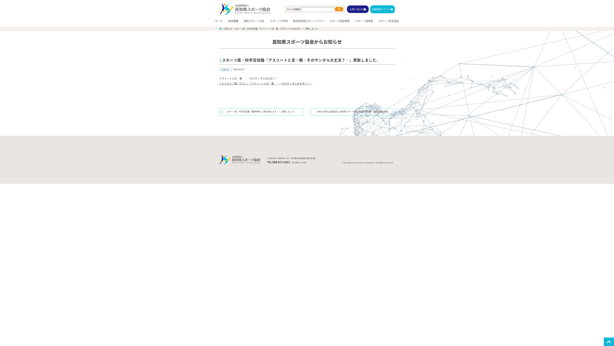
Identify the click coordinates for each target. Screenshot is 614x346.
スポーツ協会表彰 (339, 21)
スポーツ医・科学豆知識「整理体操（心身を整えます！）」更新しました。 (261, 112)
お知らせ (225, 70)
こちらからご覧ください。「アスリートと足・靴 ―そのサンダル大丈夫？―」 (265, 83)
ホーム (219, 21)
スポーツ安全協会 (388, 21)
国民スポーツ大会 (254, 21)
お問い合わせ (357, 9)
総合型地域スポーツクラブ (308, 21)
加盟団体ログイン (381, 9)
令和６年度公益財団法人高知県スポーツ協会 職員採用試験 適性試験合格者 (352, 112)
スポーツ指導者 (364, 21)
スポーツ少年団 (279, 21)
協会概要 (233, 21)
